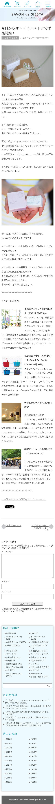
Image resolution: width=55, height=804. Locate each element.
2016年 (9, 761)
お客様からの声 (37, 642)
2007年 (34, 778)
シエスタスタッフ (26, 38)
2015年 (34, 761)
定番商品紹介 (11, 664)
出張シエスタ (36, 657)
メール (7, 592)
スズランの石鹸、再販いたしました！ (40, 527)
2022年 (9, 748)
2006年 (9, 782)
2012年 (9, 769)
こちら (5, 441)
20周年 (9, 633)
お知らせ (9, 645)
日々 (32, 664)
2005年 (34, 782)
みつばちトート (37, 651)
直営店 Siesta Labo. (14, 673)
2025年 (34, 739)
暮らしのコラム (12, 667)
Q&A (32, 633)
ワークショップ (37, 654)
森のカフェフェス (35, 326)
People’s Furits (28, 390)
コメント (8, 552)
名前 (6, 581)
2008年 (9, 778)
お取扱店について (13, 642)
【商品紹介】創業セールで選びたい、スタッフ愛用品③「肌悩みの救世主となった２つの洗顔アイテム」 (28, 724)
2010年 (9, 773)
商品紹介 (34, 661)
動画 (8, 661)
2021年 (34, 748)
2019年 (34, 752)
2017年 (34, 756)
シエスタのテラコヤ (39, 645)
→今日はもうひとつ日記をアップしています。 (24, 499)
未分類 (9, 670)
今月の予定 (10, 657)
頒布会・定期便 (37, 677)
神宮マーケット (13, 525)
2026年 (9, 739)
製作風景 (34, 673)
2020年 (9, 752)
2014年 (9, 765)
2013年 (34, 765)
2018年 (9, 756)
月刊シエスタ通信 (38, 667)
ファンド (9, 651)
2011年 (34, 769)
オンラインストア (10, 38)
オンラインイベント (14, 637)
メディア (9, 654)
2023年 (34, 743)
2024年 (9, 743)
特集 (32, 670)
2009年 (34, 773)
